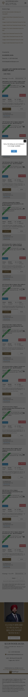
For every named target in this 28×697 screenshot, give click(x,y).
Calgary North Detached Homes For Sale (12, 39)
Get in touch (13, 637)
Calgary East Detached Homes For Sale (12, 33)
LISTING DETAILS (6, 109)
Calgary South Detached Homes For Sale (12, 42)
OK (14, 151)
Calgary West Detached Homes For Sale (12, 36)
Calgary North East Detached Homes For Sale (14, 25)
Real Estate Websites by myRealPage (17, 669)
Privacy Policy (6, 669)
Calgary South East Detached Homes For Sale (14, 22)
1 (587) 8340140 (6, 115)
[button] (14, 637)
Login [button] (7, 74)
